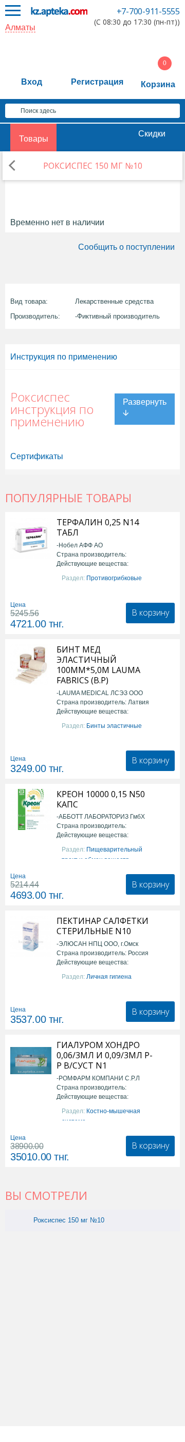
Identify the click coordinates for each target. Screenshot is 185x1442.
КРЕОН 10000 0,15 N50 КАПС (101, 799)
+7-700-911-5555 (148, 11)
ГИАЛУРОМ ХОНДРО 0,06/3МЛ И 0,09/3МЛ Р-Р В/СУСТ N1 (105, 1055)
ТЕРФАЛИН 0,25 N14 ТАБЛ (98, 527)
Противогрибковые (114, 578)
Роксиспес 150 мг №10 (68, 1220)
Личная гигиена (109, 976)
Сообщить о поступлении (126, 247)
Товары (33, 138)
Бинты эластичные (114, 725)
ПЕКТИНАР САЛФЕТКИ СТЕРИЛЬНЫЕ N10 (103, 926)
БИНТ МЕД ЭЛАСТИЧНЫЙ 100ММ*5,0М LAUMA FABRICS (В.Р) (98, 664)
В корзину (150, 612)
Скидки (151, 133)
